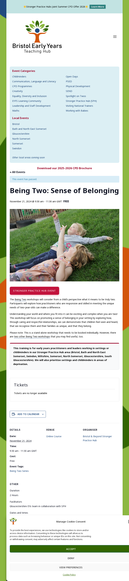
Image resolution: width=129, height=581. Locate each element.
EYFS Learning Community (26, 100)
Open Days (72, 76)
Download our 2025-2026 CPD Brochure (64, 168)
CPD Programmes (22, 86)
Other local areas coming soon (28, 157)
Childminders (19, 76)
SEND (69, 91)
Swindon (17, 148)
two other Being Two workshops (32, 336)
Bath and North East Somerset (29, 128)
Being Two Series (19, 470)
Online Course (53, 436)
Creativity (17, 91)
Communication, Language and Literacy (34, 81)
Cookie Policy (69, 574)
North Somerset (21, 138)
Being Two (20, 299)
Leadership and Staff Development (31, 105)
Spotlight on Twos (76, 96)
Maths (15, 110)
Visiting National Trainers (79, 105)
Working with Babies (77, 110)
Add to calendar (28, 414)
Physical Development (78, 86)
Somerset (17, 143)
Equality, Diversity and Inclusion (29, 96)
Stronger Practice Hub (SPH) (81, 100)
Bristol (15, 124)
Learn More (97, 6)
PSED (69, 81)
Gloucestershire (20, 133)
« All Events (17, 172)
